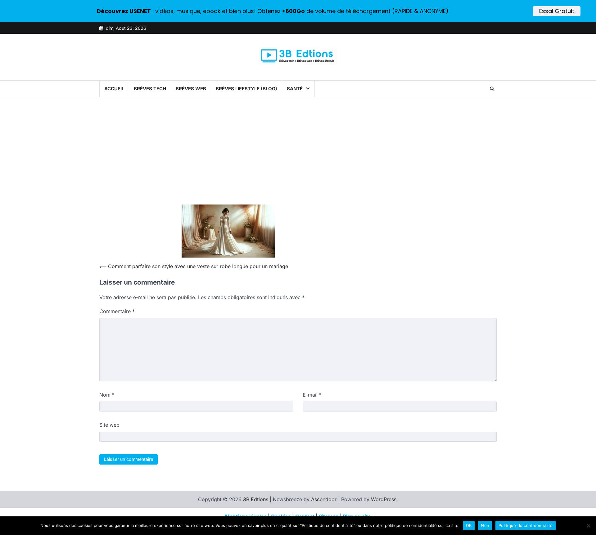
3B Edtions (255, 499)
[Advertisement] (298, 156)
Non (485, 525)
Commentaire (117, 311)
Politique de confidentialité (526, 525)
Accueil (114, 89)
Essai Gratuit (556, 11)
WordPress (383, 499)
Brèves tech (150, 89)
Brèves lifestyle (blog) (246, 89)
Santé (295, 89)
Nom (107, 395)
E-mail (312, 395)
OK (469, 525)
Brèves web (191, 89)
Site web (109, 425)
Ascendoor (323, 499)
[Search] (492, 88)
